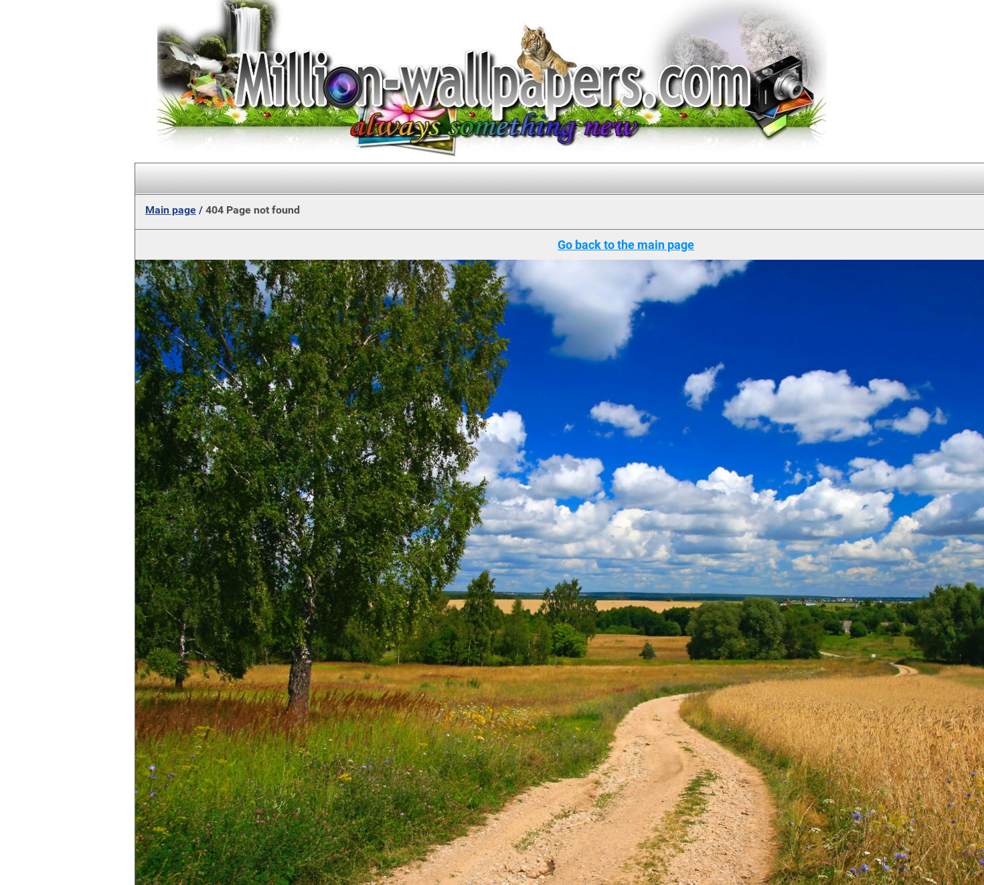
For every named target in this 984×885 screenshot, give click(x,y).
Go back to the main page (626, 245)
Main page (170, 210)
